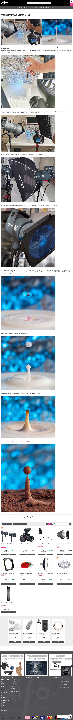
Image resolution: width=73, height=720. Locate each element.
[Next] (72, 666)
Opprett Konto (4, 710)
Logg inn (2, 711)
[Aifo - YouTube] (12, 718)
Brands (21, 7)
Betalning (3, 713)
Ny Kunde (3, 690)
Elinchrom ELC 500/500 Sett (6, 543)
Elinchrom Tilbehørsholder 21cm (7, 573)
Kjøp (9, 554)
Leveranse (3, 697)
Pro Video (34, 7)
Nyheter (2, 683)
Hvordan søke (4, 694)
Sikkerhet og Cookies (5, 700)
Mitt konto (3, 695)
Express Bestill (4, 685)
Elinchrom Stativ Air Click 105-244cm (45, 543)
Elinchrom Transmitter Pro (25, 543)
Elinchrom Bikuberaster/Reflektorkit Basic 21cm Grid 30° (64, 544)
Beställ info (3, 702)
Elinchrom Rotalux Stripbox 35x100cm (45, 573)
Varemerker (3, 703)
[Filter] (70, 524)
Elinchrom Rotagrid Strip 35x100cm (8, 602)
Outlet (52, 7)
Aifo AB (67, 679)
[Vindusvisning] (49, 524)
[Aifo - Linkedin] (19, 718)
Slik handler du (4, 692)
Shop (4, 10)
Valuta (2, 708)
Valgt (27, 554)
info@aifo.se (66, 681)
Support (2, 705)
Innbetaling (3, 699)
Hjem (2, 681)
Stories (11, 10)
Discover (47, 7)
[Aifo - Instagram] (4, 718)
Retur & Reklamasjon (5, 707)
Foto (30, 7)
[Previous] (1, 666)
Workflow (41, 7)
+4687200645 (66, 683)
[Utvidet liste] (52, 524)
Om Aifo (2, 686)
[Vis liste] (47, 524)
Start (2, 10)
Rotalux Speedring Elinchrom (62, 573)
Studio (25, 7)
